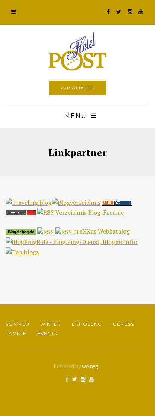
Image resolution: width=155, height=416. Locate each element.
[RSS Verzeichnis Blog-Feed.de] (80, 212)
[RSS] (46, 231)
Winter (50, 324)
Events (47, 333)
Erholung (87, 324)
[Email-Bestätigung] (117, 202)
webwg (90, 366)
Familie (16, 333)
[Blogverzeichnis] (76, 202)
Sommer (17, 324)
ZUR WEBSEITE (77, 87)
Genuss (123, 324)
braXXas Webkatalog (101, 231)
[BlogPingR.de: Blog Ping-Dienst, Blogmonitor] (72, 241)
